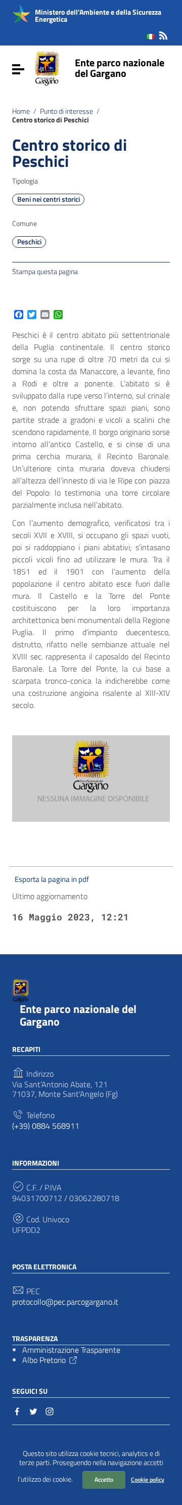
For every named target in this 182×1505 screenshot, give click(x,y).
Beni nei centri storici (48, 199)
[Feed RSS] (163, 33)
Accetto (104, 1479)
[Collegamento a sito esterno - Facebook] (17, 1410)
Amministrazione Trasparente (71, 1350)
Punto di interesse (66, 111)
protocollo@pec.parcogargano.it (65, 1302)
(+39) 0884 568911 (45, 1126)
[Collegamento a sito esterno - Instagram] (49, 1410)
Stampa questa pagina (45, 271)
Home (21, 111)
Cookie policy (147, 1479)
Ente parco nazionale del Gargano (119, 68)
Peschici (29, 241)
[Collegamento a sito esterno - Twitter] (33, 1410)
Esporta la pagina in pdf (52, 879)
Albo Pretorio (44, 1360)
